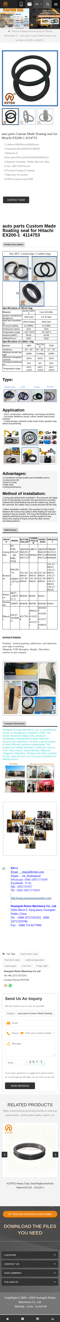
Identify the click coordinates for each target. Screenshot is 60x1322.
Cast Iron (26, 966)
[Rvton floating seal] (30, 18)
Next (55, 1154)
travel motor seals (29, 954)
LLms (29, 1306)
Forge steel (41, 966)
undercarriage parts (35, 960)
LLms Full (41, 1306)
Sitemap (19, 1306)
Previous (4, 1154)
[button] (24, 25)
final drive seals (12, 960)
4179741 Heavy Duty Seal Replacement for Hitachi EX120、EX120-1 (30, 1185)
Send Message (20, 1085)
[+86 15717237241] (10, 985)
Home (14, 31)
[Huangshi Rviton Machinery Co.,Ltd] (5, 4)
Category (24, 31)
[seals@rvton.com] (6, 985)
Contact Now (16, 200)
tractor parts (10, 966)
